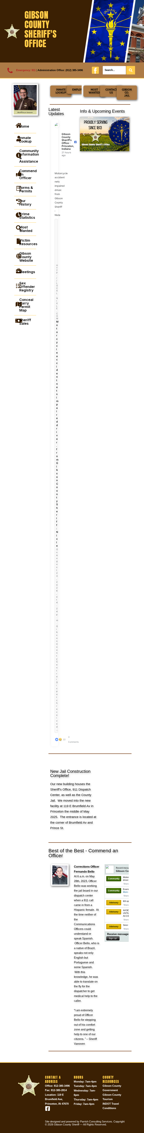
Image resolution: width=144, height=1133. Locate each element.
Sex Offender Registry (27, 286)
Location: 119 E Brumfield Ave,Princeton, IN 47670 (57, 1099)
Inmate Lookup (25, 139)
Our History (25, 202)
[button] (84, 134)
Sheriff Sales (25, 322)
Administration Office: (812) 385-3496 (60, 70)
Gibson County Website (26, 257)
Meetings (27, 272)
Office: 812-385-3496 (57, 1085)
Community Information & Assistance (29, 156)
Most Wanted (25, 229)
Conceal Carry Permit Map (26, 305)
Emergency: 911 (26, 70)
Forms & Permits (26, 189)
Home (24, 126)
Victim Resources (28, 242)
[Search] (130, 70)
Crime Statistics (27, 216)
